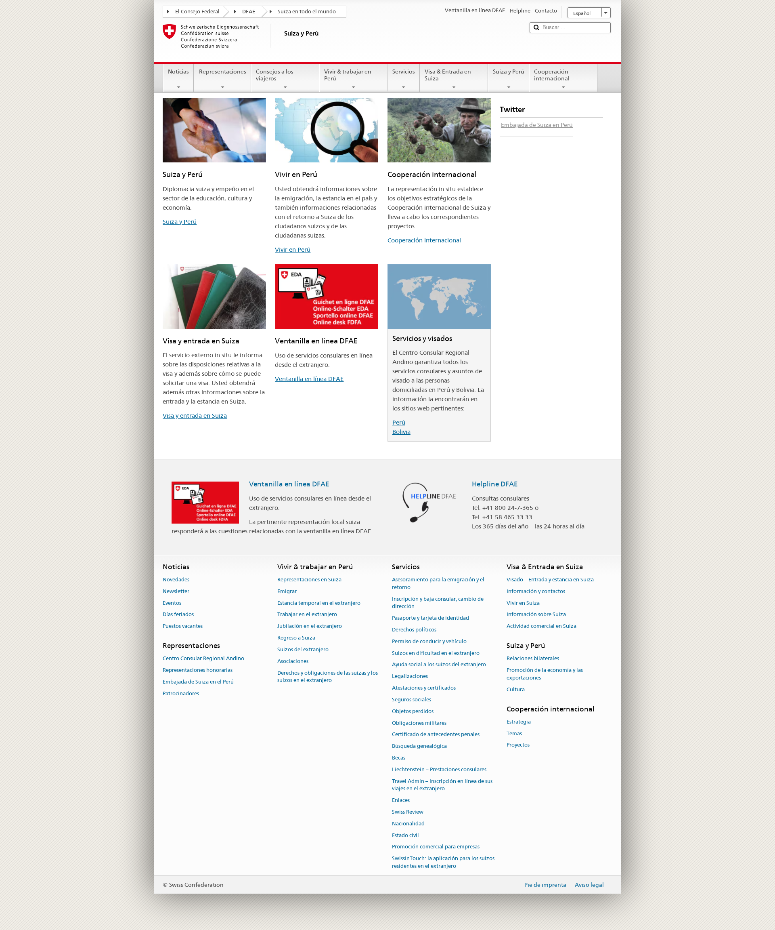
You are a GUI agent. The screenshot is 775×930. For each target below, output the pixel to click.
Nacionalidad (408, 824)
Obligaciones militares (419, 723)
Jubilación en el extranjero (309, 626)
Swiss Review (407, 812)
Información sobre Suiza (536, 615)
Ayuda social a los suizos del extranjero (439, 665)
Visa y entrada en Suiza (195, 415)
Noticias (178, 71)
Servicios (403, 71)
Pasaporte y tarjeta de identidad (430, 618)
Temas (514, 733)
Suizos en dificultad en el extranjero (436, 653)
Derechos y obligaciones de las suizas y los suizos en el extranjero (327, 677)
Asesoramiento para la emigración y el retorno (438, 583)
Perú (398, 422)
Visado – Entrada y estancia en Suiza (550, 580)
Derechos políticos (414, 630)
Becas (398, 758)
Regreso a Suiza (296, 638)
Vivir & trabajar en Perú (347, 75)
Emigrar (287, 591)
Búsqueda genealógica (419, 746)
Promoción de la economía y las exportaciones (545, 674)
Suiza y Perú (508, 71)
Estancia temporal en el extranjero (318, 603)
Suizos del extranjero (303, 649)
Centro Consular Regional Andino (203, 659)
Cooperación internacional (552, 75)
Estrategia (519, 722)
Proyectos (518, 745)
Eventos (172, 603)
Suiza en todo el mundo (307, 11)
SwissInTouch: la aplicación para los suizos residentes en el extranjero (443, 862)
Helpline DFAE (495, 484)
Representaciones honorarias (197, 670)
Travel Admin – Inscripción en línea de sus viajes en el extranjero (442, 785)
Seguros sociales (411, 699)
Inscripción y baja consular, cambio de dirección (438, 603)
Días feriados (178, 615)
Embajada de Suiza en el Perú (198, 682)
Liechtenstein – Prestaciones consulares (439, 769)
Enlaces (401, 800)
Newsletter (176, 591)
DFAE (248, 11)
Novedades (176, 580)
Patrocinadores (181, 693)
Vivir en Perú (292, 249)
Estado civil (405, 835)
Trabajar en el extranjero (307, 615)
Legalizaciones (410, 676)
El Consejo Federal (197, 11)
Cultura (516, 689)
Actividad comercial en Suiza (541, 626)
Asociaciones (292, 661)
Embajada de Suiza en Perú (537, 125)
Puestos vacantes (183, 626)
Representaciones (222, 71)
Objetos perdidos (413, 711)
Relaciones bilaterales (533, 659)
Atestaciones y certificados (424, 688)
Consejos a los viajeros (274, 75)
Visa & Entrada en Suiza (448, 75)
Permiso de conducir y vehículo (429, 641)
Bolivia (401, 432)
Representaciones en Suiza (309, 580)
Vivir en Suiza (523, 603)
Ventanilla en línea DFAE (309, 379)
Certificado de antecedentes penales (436, 735)
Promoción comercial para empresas (436, 847)
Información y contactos (536, 591)
